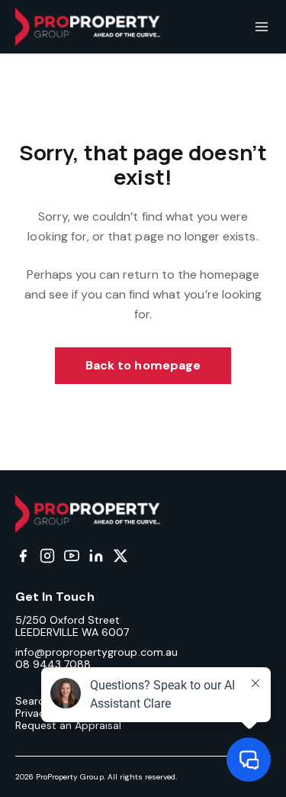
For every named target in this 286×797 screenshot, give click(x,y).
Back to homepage (143, 365)
